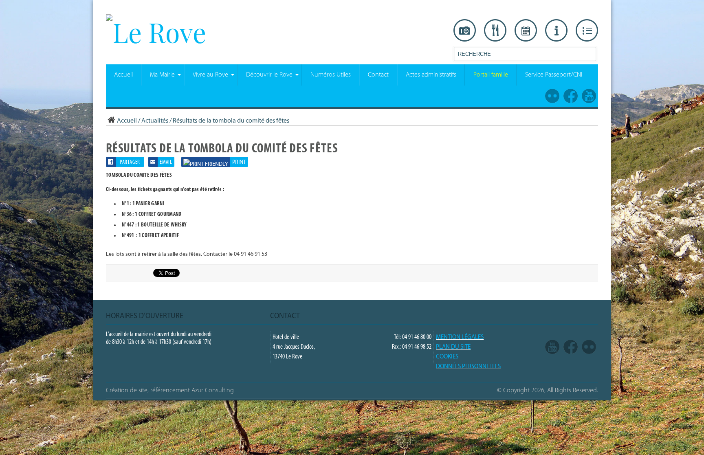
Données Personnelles (468, 367)
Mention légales (460, 337)
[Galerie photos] (464, 30)
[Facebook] (570, 347)
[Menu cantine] (495, 30)
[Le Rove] (156, 31)
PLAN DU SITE (453, 347)
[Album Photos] (589, 347)
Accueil (127, 121)
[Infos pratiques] (556, 30)
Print (239, 162)
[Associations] (587, 30)
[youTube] (552, 347)
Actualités (154, 121)
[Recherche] (589, 55)
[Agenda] (526, 30)
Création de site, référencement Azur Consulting (170, 390)
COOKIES (447, 357)
